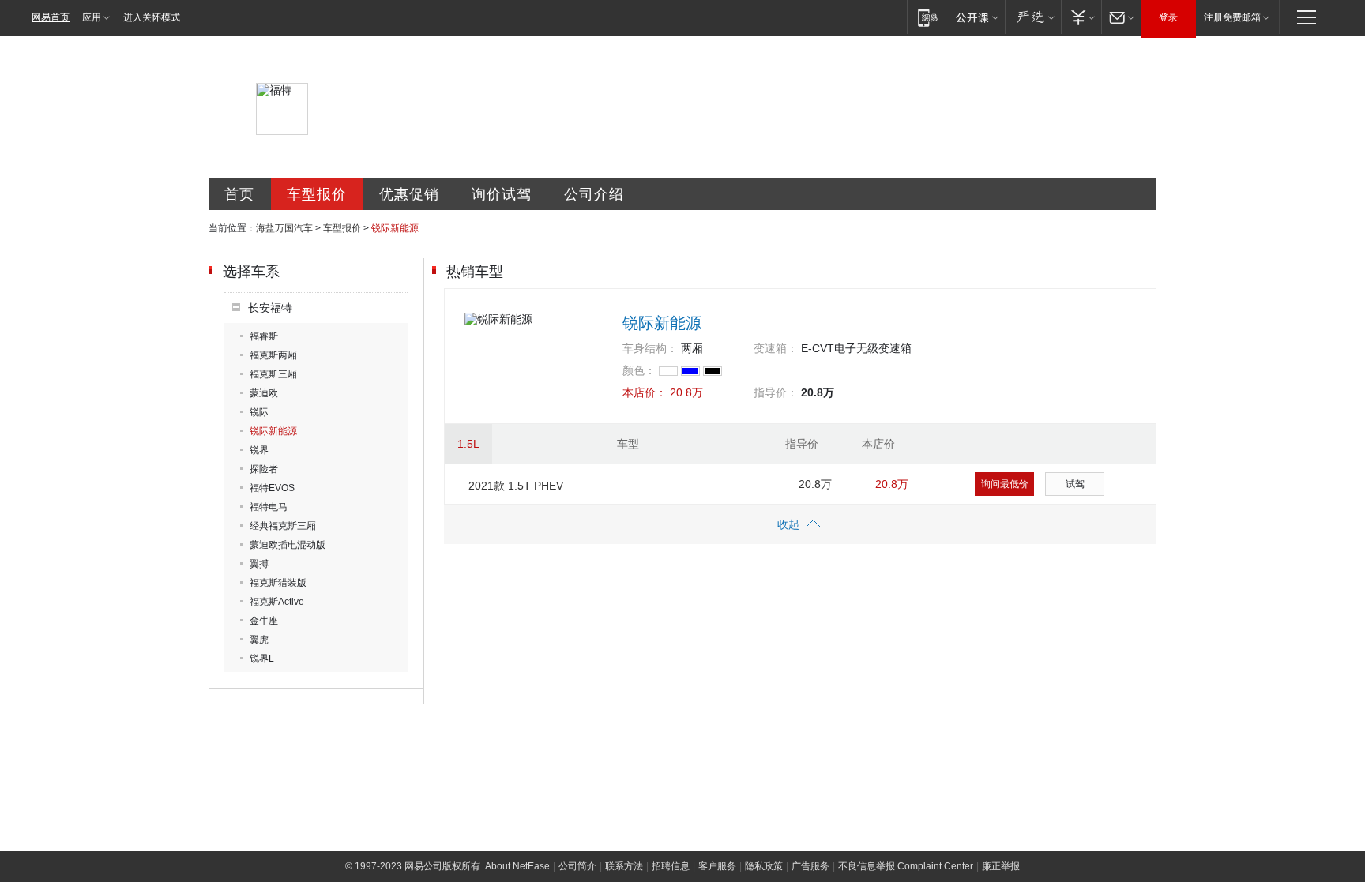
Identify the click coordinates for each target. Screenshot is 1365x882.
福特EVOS (272, 488)
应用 (91, 17)
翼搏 (259, 563)
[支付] (1081, 17)
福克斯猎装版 (278, 582)
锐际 (259, 412)
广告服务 (810, 866)
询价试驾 (502, 194)
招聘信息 (671, 866)
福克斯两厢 (273, 355)
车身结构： (650, 348)
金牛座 (264, 620)
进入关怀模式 (151, 17)
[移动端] (928, 17)
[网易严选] (1033, 17)
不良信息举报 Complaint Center (905, 866)
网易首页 (51, 17)
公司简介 (577, 866)
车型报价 (317, 194)
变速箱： (776, 348)
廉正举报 (1001, 866)
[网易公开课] (977, 17)
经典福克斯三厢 (283, 525)
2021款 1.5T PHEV (515, 485)
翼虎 (259, 639)
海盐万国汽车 (284, 228)
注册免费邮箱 (1232, 17)
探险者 (264, 469)
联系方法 (624, 866)
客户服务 (717, 866)
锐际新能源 (273, 431)
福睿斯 (264, 336)
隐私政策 (764, 866)
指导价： (776, 392)
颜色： (639, 370)
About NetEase (517, 866)
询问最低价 (1004, 484)
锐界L (262, 658)
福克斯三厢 (273, 374)
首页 (239, 194)
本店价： (644, 392)
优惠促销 (409, 194)
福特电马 (269, 506)
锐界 (259, 450)
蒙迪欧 (264, 393)
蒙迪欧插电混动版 (287, 544)
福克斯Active (277, 601)
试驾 (1075, 484)
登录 (1168, 17)
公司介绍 (594, 194)
